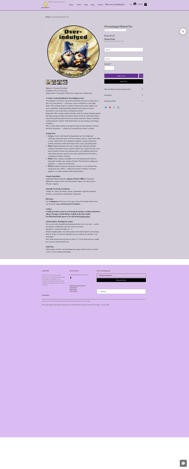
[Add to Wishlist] (141, 76)
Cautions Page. (84, 216)
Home (48, 17)
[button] (145, 4)
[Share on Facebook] (105, 107)
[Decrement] (106, 68)
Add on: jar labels (111, 55)
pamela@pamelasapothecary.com (79, 275)
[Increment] (112, 68)
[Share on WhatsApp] (114, 107)
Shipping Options (109, 39)
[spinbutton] (109, 68)
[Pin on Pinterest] (110, 107)
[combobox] (123, 50)
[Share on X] (118, 107)
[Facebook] (71, 278)
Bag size (107, 45)
